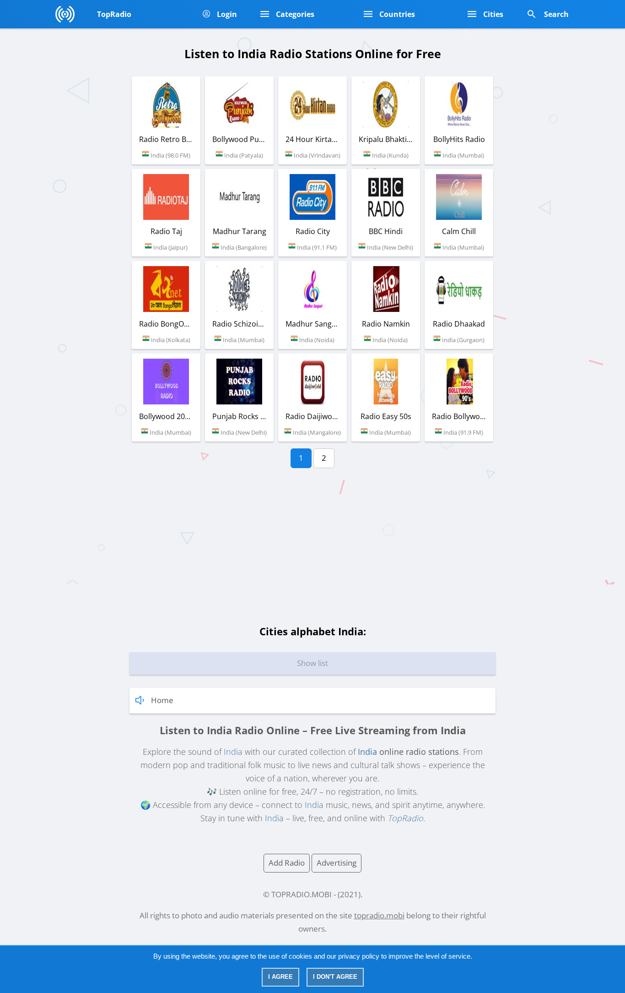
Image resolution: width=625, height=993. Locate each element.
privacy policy (358, 956)
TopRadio (405, 818)
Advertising (336, 862)
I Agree (280, 976)
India (233, 751)
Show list (312, 663)
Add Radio (287, 862)
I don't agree (335, 976)
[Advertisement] (312, 550)
